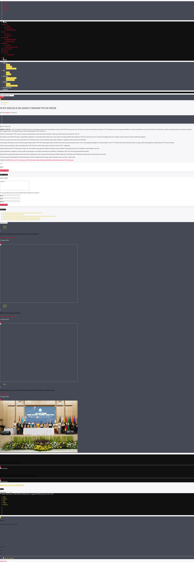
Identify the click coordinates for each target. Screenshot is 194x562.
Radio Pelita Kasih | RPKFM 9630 (12, 485)
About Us (5, 24)
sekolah (53, 160)
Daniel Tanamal (4, 394)
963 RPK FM (8, 160)
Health (8, 34)
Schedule (8, 45)
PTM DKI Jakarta (31, 160)
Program (5, 43)
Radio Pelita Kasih (42, 160)
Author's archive (4, 170)
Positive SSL (3, 561)
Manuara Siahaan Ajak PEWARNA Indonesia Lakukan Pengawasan (22, 218)
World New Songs (10, 41)
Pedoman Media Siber (11, 30)
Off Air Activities (7, 49)
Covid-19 (14, 160)
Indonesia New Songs (11, 39)
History (8, 26)
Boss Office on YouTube (12, 47)
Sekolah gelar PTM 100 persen (65, 160)
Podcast (6, 4)
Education (8, 36)
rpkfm (7, 113)
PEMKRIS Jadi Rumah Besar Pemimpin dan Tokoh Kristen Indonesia (22, 213)
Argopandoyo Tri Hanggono (8, 237)
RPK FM (11, 558)
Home (5, 2)
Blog (5, 6)
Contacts (6, 10)
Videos (5, 8)
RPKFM (49, 160)
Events (5, 226)
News (4, 104)
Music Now (5, 38)
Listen (5, 53)
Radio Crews (9, 28)
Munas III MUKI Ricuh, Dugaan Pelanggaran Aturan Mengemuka (21, 219)
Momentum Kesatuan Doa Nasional (13, 214)
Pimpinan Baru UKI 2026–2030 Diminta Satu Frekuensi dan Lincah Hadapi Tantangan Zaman (29, 216)
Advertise (5, 51)
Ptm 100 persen (22, 160)
